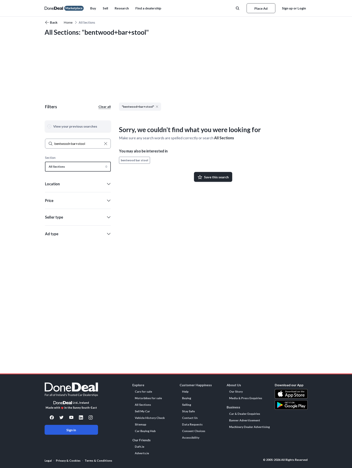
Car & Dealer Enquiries (244, 413)
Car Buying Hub (145, 431)
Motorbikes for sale (148, 398)
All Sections (224, 138)
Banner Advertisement (244, 420)
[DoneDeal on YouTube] (71, 417)
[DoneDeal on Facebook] (51, 417)
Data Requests (192, 424)
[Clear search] (105, 143)
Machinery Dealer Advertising (249, 427)
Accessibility (190, 437)
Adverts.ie (142, 453)
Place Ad (261, 8)
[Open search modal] (238, 8)
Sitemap (140, 424)
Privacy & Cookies (68, 460)
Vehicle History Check (150, 418)
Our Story (236, 391)
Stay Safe (188, 411)
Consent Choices (193, 431)
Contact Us (190, 418)
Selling (186, 404)
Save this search (216, 177)
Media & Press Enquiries (245, 398)
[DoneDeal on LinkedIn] (80, 417)
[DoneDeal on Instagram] (90, 417)
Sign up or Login (294, 8)
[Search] (50, 144)
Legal (48, 460)
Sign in (71, 430)
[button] (148, 8)
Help (185, 391)
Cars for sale (143, 391)
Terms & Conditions (98, 460)
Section (50, 157)
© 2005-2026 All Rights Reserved (285, 459)
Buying (186, 398)
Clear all (104, 106)
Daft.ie (139, 446)
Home (68, 22)
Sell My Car (142, 411)
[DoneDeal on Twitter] (61, 417)
